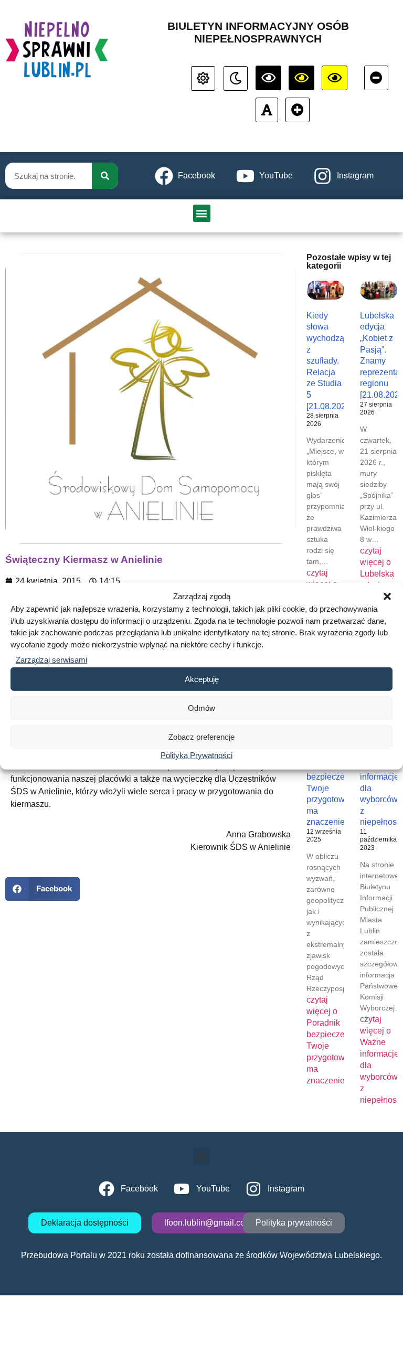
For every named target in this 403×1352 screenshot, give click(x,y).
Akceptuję (202, 678)
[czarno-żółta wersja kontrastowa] (334, 78)
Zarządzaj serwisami (51, 659)
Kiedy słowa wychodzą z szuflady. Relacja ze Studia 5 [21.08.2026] (329, 361)
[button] (387, 596)
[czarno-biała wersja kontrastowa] (268, 78)
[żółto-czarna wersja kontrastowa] (301, 78)
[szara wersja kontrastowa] (236, 78)
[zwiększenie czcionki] (297, 110)
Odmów (201, 707)
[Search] (105, 176)
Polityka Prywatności (196, 755)
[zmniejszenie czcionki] (376, 78)
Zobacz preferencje (201, 736)
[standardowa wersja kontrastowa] (203, 78)
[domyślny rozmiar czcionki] (267, 110)
